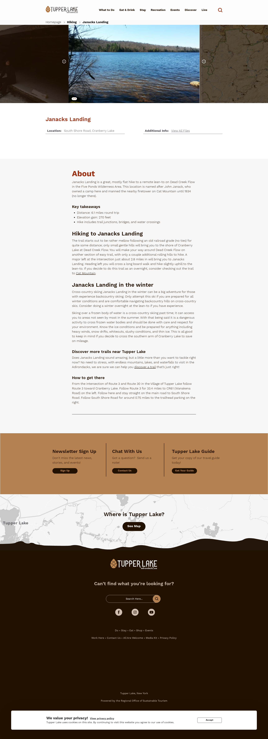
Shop (139, 630)
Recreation (158, 10)
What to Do (106, 10)
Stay (143, 10)
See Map (134, 526)
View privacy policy (102, 718)
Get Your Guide (184, 470)
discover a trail (145, 367)
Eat (131, 630)
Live (204, 10)
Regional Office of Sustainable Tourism (144, 700)
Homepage (53, 22)
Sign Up (65, 470)
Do (116, 630)
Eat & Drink (127, 10)
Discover (191, 10)
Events (175, 10)
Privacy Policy (168, 637)
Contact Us (125, 470)
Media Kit (151, 637)
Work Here (97, 637)
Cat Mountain (86, 273)
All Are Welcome (133, 637)
